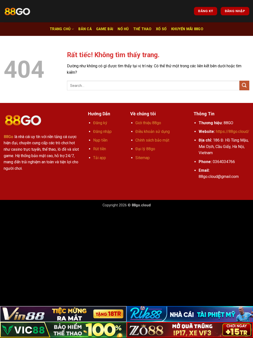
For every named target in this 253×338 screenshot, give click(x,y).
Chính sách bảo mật (152, 140)
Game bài (104, 29)
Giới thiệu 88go (148, 123)
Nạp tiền (100, 140)
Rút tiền (99, 148)
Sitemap (142, 157)
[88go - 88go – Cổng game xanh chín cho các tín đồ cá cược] (17, 11)
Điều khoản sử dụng (152, 131)
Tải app (99, 157)
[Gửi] (244, 85)
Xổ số (161, 29)
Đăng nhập (102, 131)
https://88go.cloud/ (232, 131)
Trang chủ (60, 29)
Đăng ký (100, 123)
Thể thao (142, 29)
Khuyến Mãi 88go (187, 29)
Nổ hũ (123, 29)
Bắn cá (85, 29)
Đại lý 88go (145, 148)
